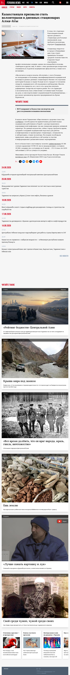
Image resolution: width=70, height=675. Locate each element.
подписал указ (21, 157)
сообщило (19, 122)
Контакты (6, 668)
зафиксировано (55, 144)
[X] (20, 161)
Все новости (64, 256)
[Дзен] (30, 161)
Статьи (12, 7)
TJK (32, 3)
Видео (19, 7)
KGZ (28, 3)
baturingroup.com (48, 671)
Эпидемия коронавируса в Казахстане (28, 26)
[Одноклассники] (27, 161)
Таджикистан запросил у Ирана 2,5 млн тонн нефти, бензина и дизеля (27, 196)
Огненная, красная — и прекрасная (11, 634)
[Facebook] (37, 161)
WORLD (46, 3)
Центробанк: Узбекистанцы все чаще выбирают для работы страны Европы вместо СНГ (34, 233)
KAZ (23, 3)
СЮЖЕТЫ (32, 7)
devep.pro (44, 673)
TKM (36, 3)
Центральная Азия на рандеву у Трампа (52, 634)
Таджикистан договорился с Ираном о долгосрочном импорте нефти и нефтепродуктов (34, 221)
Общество (15, 26)
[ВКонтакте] (23, 161)
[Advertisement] (35, 271)
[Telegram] (34, 161)
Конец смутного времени (29, 634)
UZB (41, 3)
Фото (25, 7)
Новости (4, 7)
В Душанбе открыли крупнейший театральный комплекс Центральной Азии (30, 175)
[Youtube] (40, 161)
